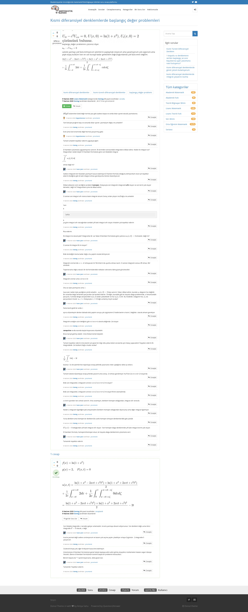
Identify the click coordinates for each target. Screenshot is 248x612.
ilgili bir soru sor (71, 519)
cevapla (153, 117)
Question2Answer (111, 606)
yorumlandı (96, 118)
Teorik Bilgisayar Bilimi (175, 103)
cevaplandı (99, 511)
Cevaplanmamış (114, 9)
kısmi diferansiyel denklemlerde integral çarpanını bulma (180, 75)
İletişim (53, 600)
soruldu (122, 99)
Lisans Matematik (80, 99)
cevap (67, 106)
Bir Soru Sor (140, 9)
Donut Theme (57, 606)
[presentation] (69, 48)
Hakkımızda (152, 9)
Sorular (101, 9)
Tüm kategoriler (177, 87)
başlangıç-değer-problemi (140, 92)
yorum (78, 106)
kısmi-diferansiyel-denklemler (76, 92)
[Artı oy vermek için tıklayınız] (53, 33)
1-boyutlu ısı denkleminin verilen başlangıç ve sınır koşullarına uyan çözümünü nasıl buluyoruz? (178, 59)
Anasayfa (92, 9)
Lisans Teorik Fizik (173, 113)
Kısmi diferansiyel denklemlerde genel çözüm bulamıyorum (180, 68)
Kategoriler (128, 9)
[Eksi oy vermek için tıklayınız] (53, 36)
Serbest (169, 129)
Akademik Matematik (175, 92)
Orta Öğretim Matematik (176, 124)
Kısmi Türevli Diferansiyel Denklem (177, 50)
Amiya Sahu (82, 606)
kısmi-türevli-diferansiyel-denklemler (109, 92)
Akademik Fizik (172, 98)
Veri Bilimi (170, 119)
